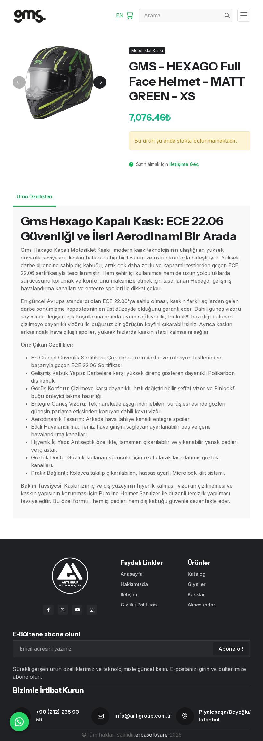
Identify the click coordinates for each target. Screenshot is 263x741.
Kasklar (196, 594)
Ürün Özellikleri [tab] (34, 196)
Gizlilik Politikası (139, 605)
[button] (19, 82)
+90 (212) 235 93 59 (57, 716)
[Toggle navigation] (243, 15)
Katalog (197, 574)
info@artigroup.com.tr (143, 715)
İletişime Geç (184, 164)
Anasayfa (132, 574)
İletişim (129, 594)
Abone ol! (230, 649)
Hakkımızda (134, 584)
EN (119, 15)
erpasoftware (151, 734)
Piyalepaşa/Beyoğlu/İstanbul (225, 716)
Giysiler (197, 584)
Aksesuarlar (201, 605)
